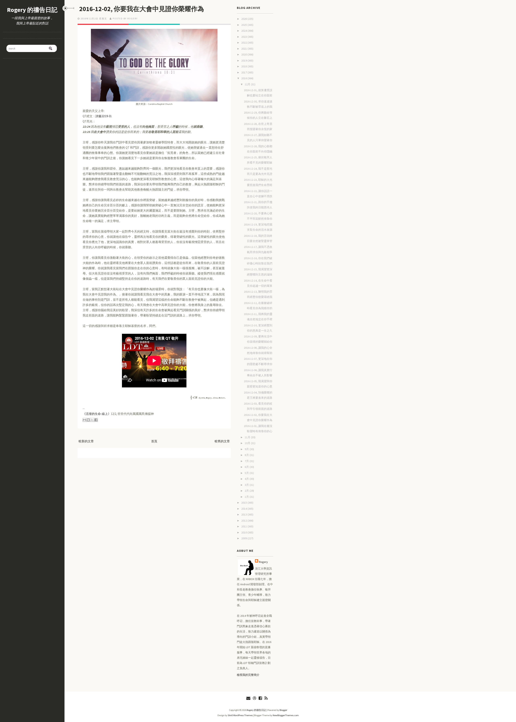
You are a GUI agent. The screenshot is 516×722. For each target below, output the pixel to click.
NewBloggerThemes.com (286, 715)
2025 (244, 25)
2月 (247, 490)
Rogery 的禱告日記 (32, 10)
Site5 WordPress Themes (240, 715)
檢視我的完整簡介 (248, 675)
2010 (244, 532)
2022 (244, 42)
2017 (244, 72)
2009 (244, 538)
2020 (244, 54)
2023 (244, 37)
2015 (244, 502)
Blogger (283, 710)
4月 (247, 479)
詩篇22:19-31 (104, 116)
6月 (247, 467)
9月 (247, 449)
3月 (247, 485)
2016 (244, 78)
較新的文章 (86, 441)
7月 (247, 461)
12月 (248, 84)
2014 (244, 508)
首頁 (154, 441)
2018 (244, 66)
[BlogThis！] (88, 420)
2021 (244, 48)
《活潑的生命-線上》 (97, 414)
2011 (244, 526)
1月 (247, 497)
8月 (247, 455)
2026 (244, 19)
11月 (248, 437)
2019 (244, 60)
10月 (248, 443)
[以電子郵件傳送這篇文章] (84, 420)
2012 (244, 520)
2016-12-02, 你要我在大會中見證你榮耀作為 (141, 9)
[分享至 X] (92, 420)
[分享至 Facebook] (96, 420)
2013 (244, 514)
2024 (244, 30)
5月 (247, 473)
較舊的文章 (222, 441)
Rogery (263, 562)
